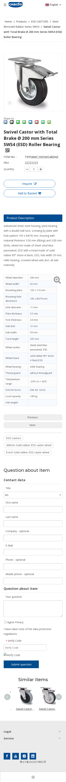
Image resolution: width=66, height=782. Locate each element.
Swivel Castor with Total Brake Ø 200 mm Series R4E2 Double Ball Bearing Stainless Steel (21, 709)
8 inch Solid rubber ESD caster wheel (27, 452)
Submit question (21, 664)
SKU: (6, 162)
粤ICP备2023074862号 (33, 762)
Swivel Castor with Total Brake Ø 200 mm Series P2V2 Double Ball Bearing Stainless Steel (44, 709)
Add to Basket (27, 193)
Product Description (20, 218)
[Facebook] (7, 756)
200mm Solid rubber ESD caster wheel (29, 445)
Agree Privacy (15, 622)
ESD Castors (13, 438)
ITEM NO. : (10, 157)
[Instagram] (24, 756)
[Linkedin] (33, 756)
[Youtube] (15, 756)
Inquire (27, 184)
